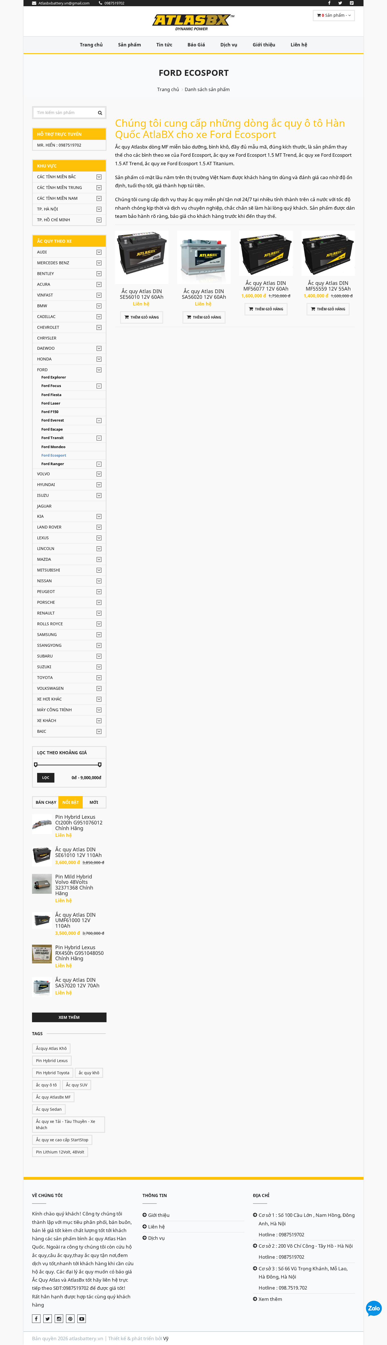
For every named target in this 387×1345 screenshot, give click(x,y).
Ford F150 (49, 412)
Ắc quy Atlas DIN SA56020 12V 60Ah (204, 294)
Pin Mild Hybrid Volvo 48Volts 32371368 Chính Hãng (74, 885)
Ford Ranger (52, 464)
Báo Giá (196, 45)
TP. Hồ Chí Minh (53, 220)
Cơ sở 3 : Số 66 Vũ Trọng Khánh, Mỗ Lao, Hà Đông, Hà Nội (303, 1272)
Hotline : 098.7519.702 (283, 1287)
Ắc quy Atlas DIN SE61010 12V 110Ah (78, 852)
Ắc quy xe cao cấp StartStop (62, 1139)
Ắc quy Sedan (49, 1109)
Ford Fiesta (51, 395)
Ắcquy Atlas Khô (51, 1048)
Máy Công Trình (54, 710)
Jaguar (44, 506)
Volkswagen (50, 688)
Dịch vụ (228, 45)
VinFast (45, 295)
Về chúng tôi (47, 1195)
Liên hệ (299, 45)
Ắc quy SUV (76, 1085)
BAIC (41, 731)
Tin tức (164, 45)
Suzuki (44, 667)
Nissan (44, 581)
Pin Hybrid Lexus (52, 1060)
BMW (42, 306)
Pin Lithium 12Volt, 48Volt (60, 1152)
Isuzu (43, 495)
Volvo (43, 474)
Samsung (47, 634)
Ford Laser (50, 403)
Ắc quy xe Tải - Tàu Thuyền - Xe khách (65, 1124)
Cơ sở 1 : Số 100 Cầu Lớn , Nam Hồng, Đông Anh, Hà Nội (307, 1219)
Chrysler (46, 338)
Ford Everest (52, 420)
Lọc (45, 777)
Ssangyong (49, 645)
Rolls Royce (50, 624)
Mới (94, 802)
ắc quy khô (89, 1072)
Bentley (45, 273)
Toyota (45, 677)
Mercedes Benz (53, 263)
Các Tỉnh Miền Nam (57, 198)
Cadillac (46, 316)
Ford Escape (52, 429)
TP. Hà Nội (47, 209)
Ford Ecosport (194, 72)
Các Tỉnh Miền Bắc (56, 177)
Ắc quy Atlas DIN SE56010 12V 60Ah (141, 294)
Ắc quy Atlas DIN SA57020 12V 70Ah (77, 982)
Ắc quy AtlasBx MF (53, 1097)
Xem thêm (69, 1017)
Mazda (44, 559)
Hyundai (46, 484)
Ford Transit (52, 438)
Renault (46, 613)
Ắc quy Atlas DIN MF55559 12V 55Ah (328, 286)
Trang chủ (91, 45)
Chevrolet (48, 327)
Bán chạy (46, 802)
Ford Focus (51, 386)
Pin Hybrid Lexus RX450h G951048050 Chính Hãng (79, 953)
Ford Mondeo (53, 447)
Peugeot (46, 591)
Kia (40, 516)
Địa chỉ (261, 1195)
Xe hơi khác (49, 699)
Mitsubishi (48, 570)
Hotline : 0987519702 (281, 1234)
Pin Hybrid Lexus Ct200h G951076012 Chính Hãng (79, 822)
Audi (42, 252)
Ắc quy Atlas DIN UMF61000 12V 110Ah (75, 920)
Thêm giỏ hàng (145, 317)
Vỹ (166, 1338)
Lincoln (45, 548)
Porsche (46, 602)
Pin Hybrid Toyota (52, 1072)
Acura (43, 284)
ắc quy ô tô (46, 1085)
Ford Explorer (53, 377)
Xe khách (46, 720)
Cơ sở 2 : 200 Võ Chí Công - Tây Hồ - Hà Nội (306, 1246)
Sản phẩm (129, 45)
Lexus (43, 538)
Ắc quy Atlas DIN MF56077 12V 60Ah (265, 286)
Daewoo (46, 348)
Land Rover (49, 527)
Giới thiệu (264, 45)
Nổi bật (70, 802)
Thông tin (155, 1195)
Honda (44, 359)
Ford (42, 370)
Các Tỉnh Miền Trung (59, 187)
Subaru (45, 656)
